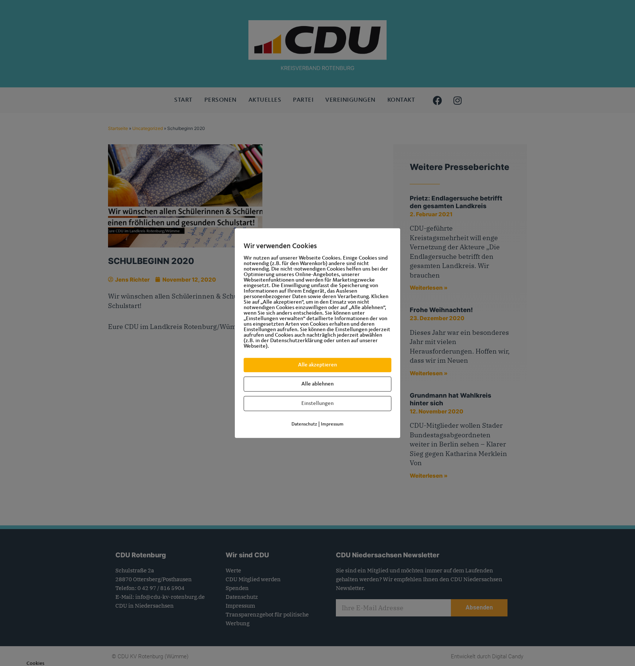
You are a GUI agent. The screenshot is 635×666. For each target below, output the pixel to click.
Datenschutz (304, 424)
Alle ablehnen (317, 384)
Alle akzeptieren (317, 365)
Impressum (332, 424)
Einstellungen (317, 403)
